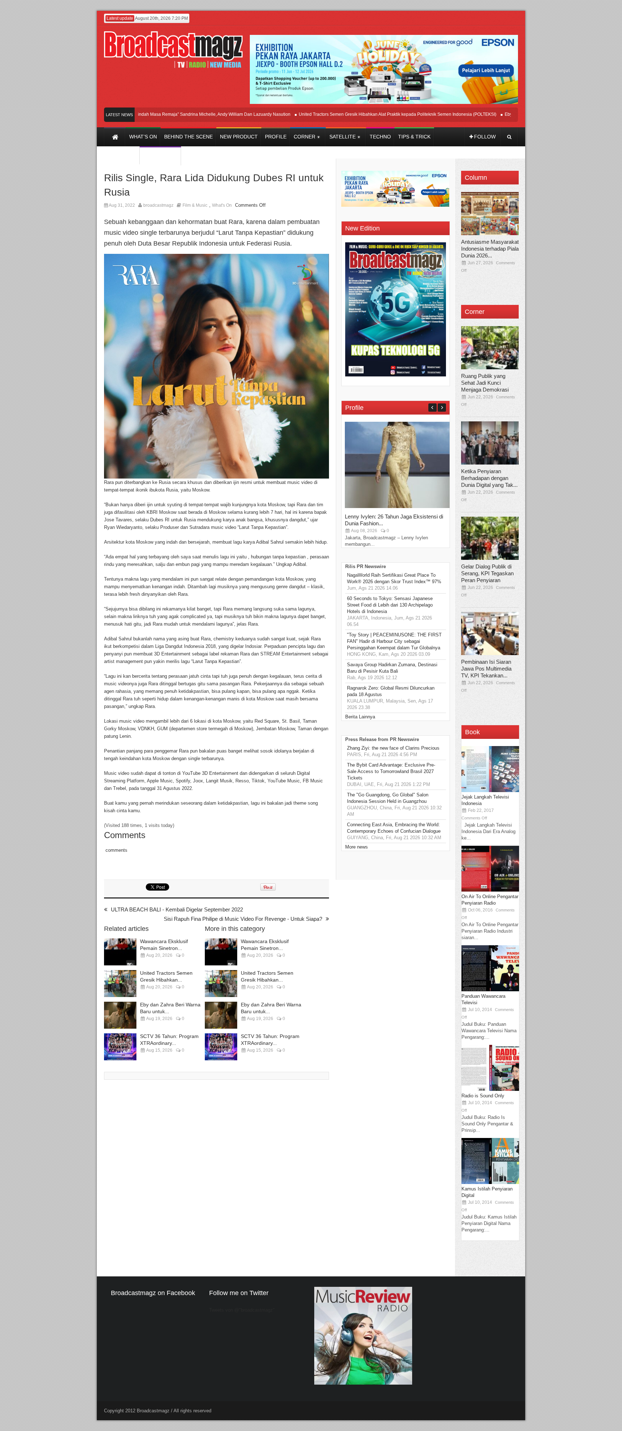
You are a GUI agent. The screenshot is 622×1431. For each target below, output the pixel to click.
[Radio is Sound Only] (490, 1089)
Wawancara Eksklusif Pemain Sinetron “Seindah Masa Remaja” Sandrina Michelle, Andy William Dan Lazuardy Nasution (146, 114)
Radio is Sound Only (482, 1095)
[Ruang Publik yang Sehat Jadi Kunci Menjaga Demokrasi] (490, 347)
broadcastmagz (158, 205)
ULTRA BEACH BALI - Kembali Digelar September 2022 (177, 909)
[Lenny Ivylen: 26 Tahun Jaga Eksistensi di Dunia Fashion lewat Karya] (399, 506)
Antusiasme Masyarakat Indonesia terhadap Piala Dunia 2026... (490, 249)
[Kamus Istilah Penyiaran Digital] (490, 1182)
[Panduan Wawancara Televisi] (490, 989)
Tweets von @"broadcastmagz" (242, 1310)
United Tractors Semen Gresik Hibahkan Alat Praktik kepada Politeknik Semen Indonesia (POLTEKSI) (371, 114)
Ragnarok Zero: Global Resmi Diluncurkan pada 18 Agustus (390, 691)
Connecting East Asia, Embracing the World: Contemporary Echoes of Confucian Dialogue (394, 828)
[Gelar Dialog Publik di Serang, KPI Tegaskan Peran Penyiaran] (490, 538)
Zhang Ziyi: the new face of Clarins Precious (393, 748)
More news (356, 847)
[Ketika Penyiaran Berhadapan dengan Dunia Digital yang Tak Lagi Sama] (490, 443)
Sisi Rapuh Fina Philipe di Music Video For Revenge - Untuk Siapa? (243, 919)
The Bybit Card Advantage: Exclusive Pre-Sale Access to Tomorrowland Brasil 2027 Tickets (391, 771)
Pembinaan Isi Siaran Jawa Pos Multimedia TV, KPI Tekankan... (486, 668)
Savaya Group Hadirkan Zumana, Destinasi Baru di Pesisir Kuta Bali (392, 668)
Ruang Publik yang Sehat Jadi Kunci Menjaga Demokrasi (485, 383)
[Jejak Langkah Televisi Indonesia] (490, 790)
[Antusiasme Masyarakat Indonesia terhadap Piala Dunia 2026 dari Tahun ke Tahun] (490, 213)
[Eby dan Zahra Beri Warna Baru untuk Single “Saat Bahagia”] (120, 1015)
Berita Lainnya (360, 716)
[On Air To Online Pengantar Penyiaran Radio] (490, 890)
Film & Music (194, 205)
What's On (222, 205)
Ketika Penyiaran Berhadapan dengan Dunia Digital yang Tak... (489, 478)
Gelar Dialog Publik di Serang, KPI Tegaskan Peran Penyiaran (487, 573)
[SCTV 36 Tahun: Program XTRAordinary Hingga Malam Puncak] (120, 1046)
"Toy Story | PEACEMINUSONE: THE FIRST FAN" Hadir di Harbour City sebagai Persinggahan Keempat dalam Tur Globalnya (394, 641)
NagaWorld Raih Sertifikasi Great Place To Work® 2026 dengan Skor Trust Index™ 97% (394, 578)
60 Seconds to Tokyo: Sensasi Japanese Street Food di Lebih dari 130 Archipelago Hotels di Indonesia (390, 605)
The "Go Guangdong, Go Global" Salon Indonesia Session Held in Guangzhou (387, 798)
